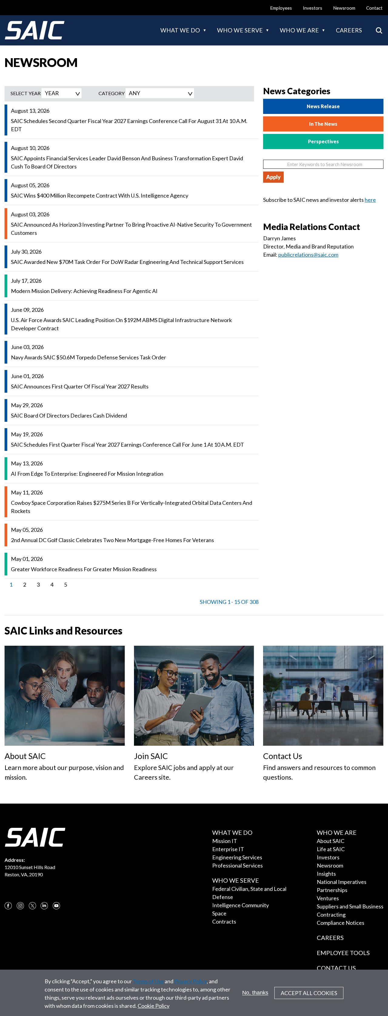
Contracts (224, 921)
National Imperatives (341, 881)
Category (112, 93)
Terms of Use (148, 981)
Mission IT (224, 841)
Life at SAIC (331, 849)
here (370, 199)
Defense (222, 897)
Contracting (331, 914)
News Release (323, 106)
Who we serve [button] (240, 30)
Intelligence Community (240, 905)
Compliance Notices (340, 922)
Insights (326, 873)
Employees (281, 8)
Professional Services (237, 865)
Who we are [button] (299, 30)
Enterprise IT (228, 849)
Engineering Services (237, 857)
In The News (323, 124)
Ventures (328, 898)
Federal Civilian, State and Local (249, 888)
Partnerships (332, 890)
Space (219, 913)
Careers (349, 30)
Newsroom (344, 8)
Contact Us (336, 967)
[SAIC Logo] (35, 30)
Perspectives (323, 141)
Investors (312, 8)
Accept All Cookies (309, 993)
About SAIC (330, 841)
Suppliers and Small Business (350, 906)
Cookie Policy (153, 1005)
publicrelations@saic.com (308, 254)
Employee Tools (343, 952)
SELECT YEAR (26, 93)
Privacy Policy (190, 981)
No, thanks (255, 993)
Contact (374, 8)
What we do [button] (180, 30)
